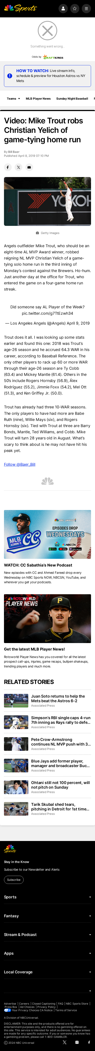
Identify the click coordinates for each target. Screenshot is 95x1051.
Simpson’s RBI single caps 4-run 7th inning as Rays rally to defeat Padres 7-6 (61, 720)
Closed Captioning (43, 1003)
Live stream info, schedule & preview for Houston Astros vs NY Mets (50, 76)
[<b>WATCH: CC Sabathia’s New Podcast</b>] (47, 534)
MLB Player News (38, 98)
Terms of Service (66, 1010)
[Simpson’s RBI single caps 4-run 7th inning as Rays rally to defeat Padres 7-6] (16, 722)
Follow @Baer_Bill (20, 464)
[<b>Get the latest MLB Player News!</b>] (47, 618)
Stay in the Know (16, 862)
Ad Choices (27, 1007)
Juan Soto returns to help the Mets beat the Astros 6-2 (58, 698)
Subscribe (14, 879)
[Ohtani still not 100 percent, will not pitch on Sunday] (16, 787)
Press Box (11, 1007)
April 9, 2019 (78, 323)
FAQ (60, 1003)
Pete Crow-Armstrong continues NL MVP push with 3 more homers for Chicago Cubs (60, 741)
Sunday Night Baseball (72, 98)
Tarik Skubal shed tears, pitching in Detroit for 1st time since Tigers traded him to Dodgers (58, 806)
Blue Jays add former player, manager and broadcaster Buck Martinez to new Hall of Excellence (60, 763)
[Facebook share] (8, 167)
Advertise (10, 1003)
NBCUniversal (29, 1017)
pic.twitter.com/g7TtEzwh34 (47, 313)
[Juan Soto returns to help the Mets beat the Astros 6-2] (16, 700)
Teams (11, 98)
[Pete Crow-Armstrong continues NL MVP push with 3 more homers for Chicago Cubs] (16, 744)
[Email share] (29, 167)
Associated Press (43, 705)
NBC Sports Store (77, 1003)
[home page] (20, 8)
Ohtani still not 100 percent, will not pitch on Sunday (60, 785)
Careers (24, 1003)
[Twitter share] (18, 167)
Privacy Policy (46, 1007)
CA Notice (46, 1010)
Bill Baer (13, 152)
